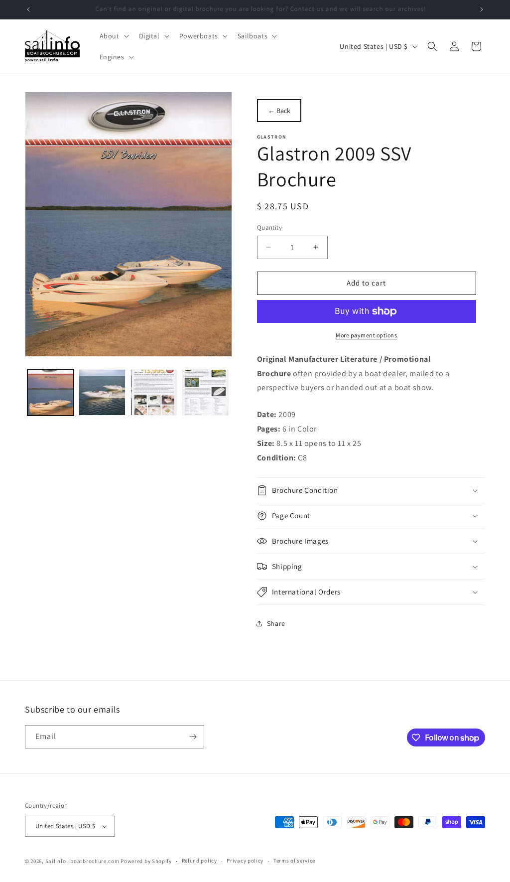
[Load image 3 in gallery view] (153, 392)
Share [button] (276, 623)
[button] (113, 35)
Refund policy (199, 860)
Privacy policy (245, 860)
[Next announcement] (482, 9)
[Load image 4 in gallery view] (205, 392)
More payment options (366, 335)
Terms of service (294, 860)
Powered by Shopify (146, 861)
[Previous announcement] (28, 9)
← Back (279, 110)
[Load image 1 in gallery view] (50, 392)
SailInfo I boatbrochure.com (82, 861)
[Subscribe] (193, 736)
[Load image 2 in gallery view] (102, 392)
